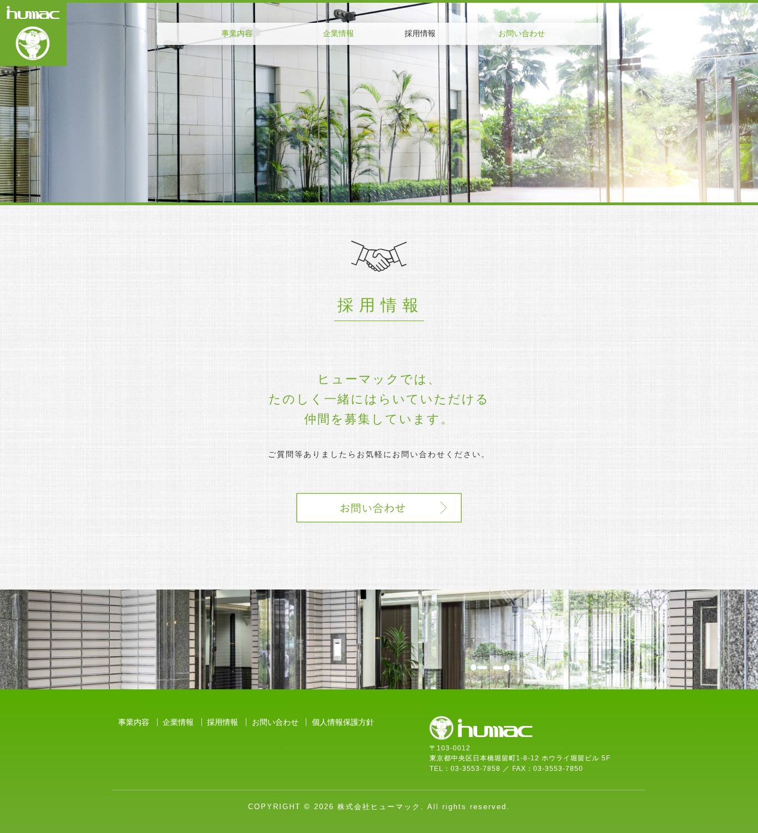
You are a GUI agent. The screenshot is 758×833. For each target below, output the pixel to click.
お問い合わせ (521, 33)
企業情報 (338, 33)
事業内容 (236, 33)
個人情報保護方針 (343, 722)
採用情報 (222, 722)
